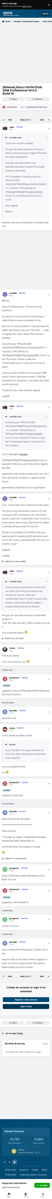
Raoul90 (13, 710)
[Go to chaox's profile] (4, 729)
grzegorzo (14, 868)
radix (11, 127)
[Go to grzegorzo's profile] (4, 869)
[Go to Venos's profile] (4, 649)
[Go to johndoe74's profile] (3, 107)
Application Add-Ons (37, 107)
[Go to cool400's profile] (4, 294)
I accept (43, 1185)
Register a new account (26, 999)
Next (42, 120)
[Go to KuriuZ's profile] (14, 1151)
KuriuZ (21, 1149)
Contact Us (23, 1170)
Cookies (35, 1170)
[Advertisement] (26, 51)
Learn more (5, 4)
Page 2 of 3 (24, 120)
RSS (45, 1170)
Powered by (33, 1175)
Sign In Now (26, 1006)
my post (23, 454)
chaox (12, 728)
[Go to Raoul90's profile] (4, 711)
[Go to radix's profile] (4, 128)
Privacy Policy (10, 1170)
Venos (12, 648)
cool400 (13, 293)
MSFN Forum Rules (11, 1187)
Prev (10, 120)
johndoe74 (12, 107)
